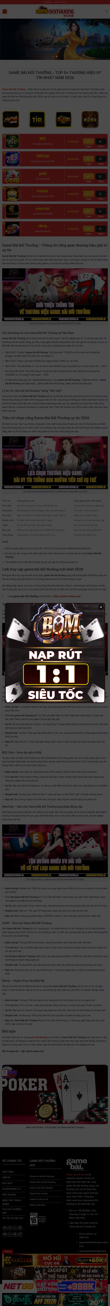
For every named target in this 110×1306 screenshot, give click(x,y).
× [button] (101, 607)
